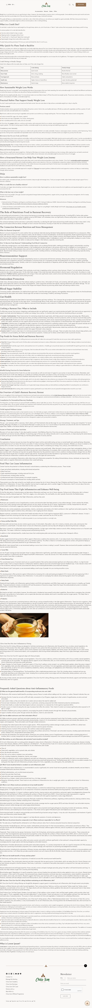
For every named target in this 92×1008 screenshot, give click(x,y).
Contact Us (9, 977)
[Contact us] (73, 5)
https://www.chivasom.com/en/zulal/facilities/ (65, 938)
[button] (8, 4)
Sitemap (8, 1001)
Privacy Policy (22, 1001)
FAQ (34, 1001)
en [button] (12, 4)
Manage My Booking (11, 979)
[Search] (70, 5)
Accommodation (39, 11)
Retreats (46, 11)
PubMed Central (12, 274)
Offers (55, 11)
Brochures (29, 1001)
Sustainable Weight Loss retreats (61, 933)
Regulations (14, 1001)
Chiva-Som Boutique (11, 984)
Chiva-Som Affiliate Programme (15, 994)
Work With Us (9, 991)
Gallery (51, 11)
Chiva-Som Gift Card (12, 986)
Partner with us (10, 989)
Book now (81, 4)
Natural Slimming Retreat (43, 933)
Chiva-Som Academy (12, 981)
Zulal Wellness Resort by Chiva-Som (47, 932)
